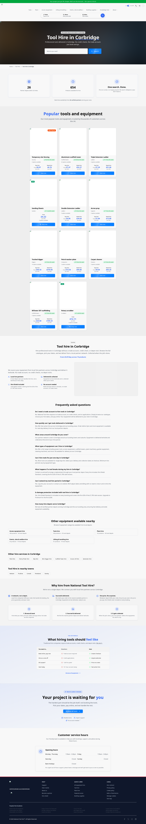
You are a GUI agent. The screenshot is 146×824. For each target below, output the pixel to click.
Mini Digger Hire (47, 559)
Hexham (12, 573)
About (114, 10)
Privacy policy (110, 788)
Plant (36, 10)
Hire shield (45, 796)
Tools (30, 10)
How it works (45, 788)
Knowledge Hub (104, 10)
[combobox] (66, 51)
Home (11, 66)
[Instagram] (132, 819)
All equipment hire (79, 785)
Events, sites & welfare (76, 10)
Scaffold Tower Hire (60, 559)
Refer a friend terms (112, 793)
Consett (29, 573)
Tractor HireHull (77, 808)
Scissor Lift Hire (74, 559)
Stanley (47, 573)
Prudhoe (20, 573)
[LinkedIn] (136, 819)
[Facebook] (124, 819)
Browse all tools (71, 711)
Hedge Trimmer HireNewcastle (49, 808)
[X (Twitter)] (128, 819)
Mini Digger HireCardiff (79, 810)
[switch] (128, 5)
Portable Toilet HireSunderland (113, 812)
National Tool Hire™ (19, 819)
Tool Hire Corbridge (28, 66)
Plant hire (77, 790)
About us (44, 790)
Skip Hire (35, 559)
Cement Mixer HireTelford (15, 810)
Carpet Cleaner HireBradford (113, 808)
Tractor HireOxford (46, 812)
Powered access (78, 793)
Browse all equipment (72, 673)
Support (44, 785)
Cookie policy (110, 790)
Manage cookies (111, 796)
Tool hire (76, 788)
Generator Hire (87, 559)
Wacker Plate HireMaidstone (16, 808)
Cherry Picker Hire (24, 559)
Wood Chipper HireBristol (112, 810)
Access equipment (47, 10)
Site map (109, 798)
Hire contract (110, 785)
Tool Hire (17, 66)
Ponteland (38, 573)
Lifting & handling (61, 10)
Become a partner (47, 793)
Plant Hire (12, 559)
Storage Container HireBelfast (49, 810)
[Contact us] (136, 5)
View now (43, 173)
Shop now (44, 224)
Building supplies (91, 10)
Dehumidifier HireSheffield (15, 812)
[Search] (103, 15)
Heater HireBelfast (78, 812)
